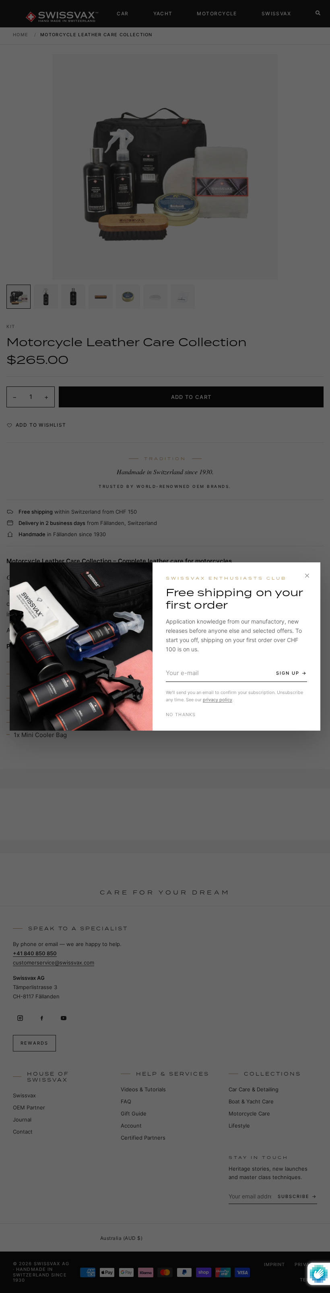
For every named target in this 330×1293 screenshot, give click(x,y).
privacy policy (217, 699)
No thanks (181, 714)
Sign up (287, 673)
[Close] (307, 575)
